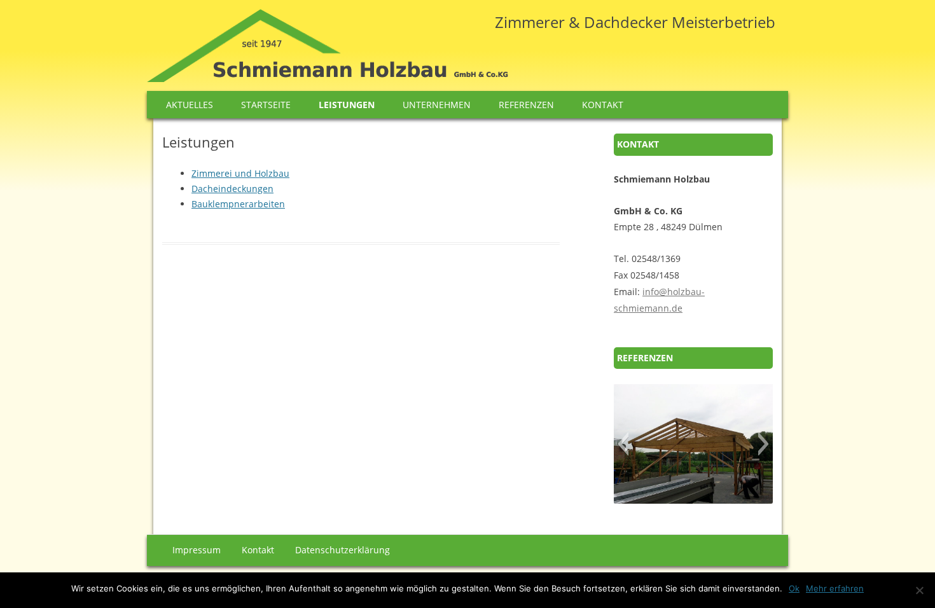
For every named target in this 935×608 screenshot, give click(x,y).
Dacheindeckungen (232, 189)
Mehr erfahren (835, 588)
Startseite (266, 105)
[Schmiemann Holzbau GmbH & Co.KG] (327, 50)
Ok (794, 588)
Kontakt (602, 105)
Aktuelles (189, 105)
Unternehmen (437, 105)
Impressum (196, 550)
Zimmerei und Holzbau (240, 173)
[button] (623, 444)
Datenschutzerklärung (342, 550)
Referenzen (526, 105)
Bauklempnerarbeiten (238, 204)
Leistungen (347, 105)
